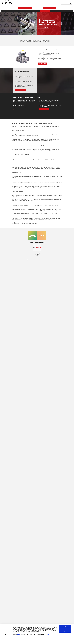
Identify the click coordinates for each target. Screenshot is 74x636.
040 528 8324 (55, 3)
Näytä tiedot (47, 634)
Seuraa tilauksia (33, 261)
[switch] (27, 634)
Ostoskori (46, 261)
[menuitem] (13, 11)
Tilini (27, 261)
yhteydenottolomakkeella (20, 105)
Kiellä (65, 631)
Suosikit (40, 261)
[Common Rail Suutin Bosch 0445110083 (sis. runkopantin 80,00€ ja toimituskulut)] (37, 247)
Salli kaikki (65, 626)
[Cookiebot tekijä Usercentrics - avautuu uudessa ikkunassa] (7, 634)
